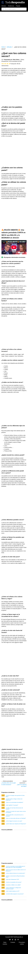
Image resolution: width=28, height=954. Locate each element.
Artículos (3, 6)
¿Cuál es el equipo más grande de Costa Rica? (15, 796)
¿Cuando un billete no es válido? (13, 884)
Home (3, 47)
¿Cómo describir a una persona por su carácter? (14, 815)
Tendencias (11, 6)
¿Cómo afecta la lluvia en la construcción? (15, 873)
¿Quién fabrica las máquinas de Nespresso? (16, 823)
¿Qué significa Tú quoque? (12, 805)
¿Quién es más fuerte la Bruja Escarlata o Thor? (15, 876)
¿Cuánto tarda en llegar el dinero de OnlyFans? (14, 799)
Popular (18, 6)
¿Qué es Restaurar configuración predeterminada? (13, 888)
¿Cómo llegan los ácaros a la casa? (14, 821)
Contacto (12, 942)
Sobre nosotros (5, 943)
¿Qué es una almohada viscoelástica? (14, 802)
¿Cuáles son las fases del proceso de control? (14, 808)
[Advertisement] (14, 28)
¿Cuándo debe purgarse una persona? (15, 893)
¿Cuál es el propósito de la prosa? (13, 882)
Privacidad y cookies (22, 943)
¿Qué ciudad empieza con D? (12, 891)
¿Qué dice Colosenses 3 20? (12, 879)
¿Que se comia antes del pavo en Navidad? (16, 818)
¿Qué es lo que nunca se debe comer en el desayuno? (16, 870)
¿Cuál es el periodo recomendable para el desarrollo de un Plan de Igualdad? (15, 867)
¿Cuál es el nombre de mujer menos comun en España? (16, 812)
